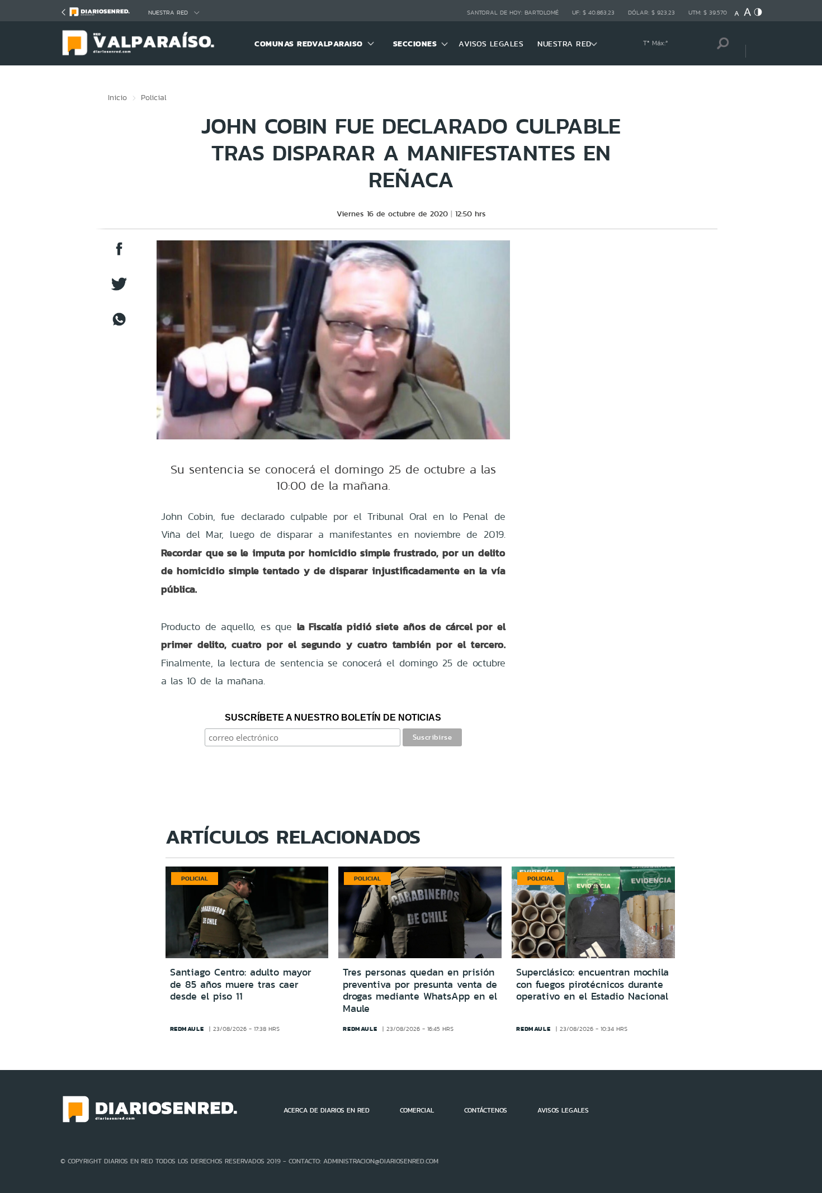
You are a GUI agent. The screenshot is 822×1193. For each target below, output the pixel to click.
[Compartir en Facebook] (119, 254)
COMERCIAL (417, 1110)
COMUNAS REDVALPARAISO (308, 43)
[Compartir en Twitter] (119, 289)
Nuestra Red (168, 12)
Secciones (415, 43)
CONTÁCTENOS (485, 1110)
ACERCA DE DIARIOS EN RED (327, 1110)
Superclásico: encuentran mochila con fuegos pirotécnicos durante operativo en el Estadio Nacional (592, 984)
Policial (154, 97)
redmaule (187, 1028)
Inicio (117, 97)
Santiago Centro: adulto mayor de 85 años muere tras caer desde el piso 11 (240, 984)
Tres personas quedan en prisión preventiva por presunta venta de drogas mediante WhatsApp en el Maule (420, 990)
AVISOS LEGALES (491, 43)
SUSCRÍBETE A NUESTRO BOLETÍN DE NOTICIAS (333, 717)
